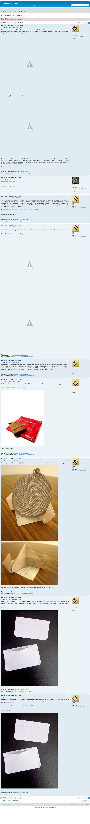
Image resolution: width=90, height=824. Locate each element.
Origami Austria (4, 186)
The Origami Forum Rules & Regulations (13, 19)
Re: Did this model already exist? (13, 25)
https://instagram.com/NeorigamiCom (24, 173)
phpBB (40, 807)
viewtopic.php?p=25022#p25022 (9, 181)
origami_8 (74, 184)
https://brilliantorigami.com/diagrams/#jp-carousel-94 (25, 209)
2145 (76, 35)
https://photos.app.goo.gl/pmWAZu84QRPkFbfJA (13, 387)
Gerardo (73, 32)
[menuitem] (11, 9)
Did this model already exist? (11, 16)
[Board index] (4, 1)
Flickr (10, 186)
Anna (14, 186)
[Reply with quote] (67, 26)
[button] (83, 23)
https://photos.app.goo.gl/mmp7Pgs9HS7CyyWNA (20, 705)
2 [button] (86, 22)
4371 (76, 187)
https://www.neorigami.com (20, 171)
